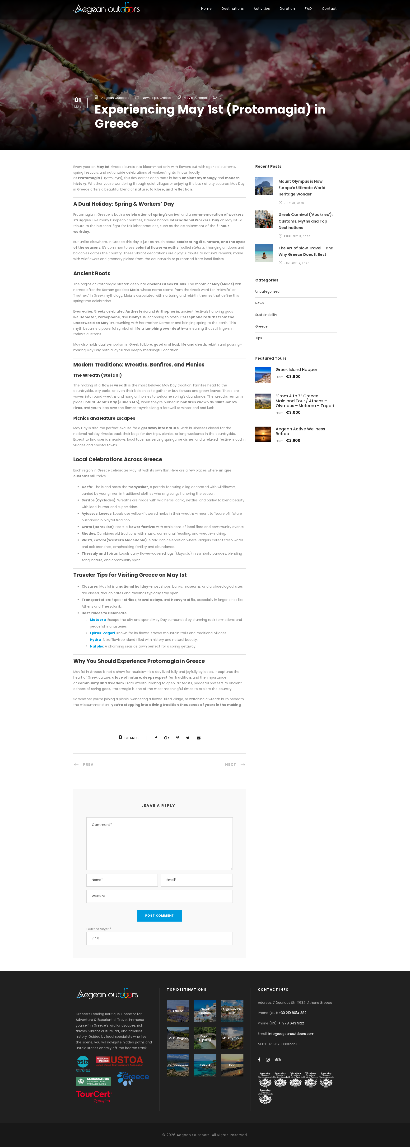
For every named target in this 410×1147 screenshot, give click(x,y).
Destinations (233, 8)
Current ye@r (98, 929)
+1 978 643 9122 (291, 1023)
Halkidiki (205, 1065)
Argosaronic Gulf (232, 1011)
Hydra (95, 639)
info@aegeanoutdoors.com (291, 1033)
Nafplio (96, 646)
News (146, 97)
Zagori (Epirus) (205, 1038)
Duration (287, 8)
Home (206, 8)
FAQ (308, 8)
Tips (155, 97)
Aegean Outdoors (115, 97)
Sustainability (266, 314)
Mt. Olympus (232, 1038)
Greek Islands (205, 1011)
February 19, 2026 (297, 236)
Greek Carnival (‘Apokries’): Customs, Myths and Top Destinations (306, 221)
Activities (262, 8)
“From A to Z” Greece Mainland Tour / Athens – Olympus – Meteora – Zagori (305, 401)
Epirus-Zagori (102, 633)
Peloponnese (178, 1065)
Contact (329, 8)
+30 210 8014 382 (292, 1012)
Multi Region (178, 1038)
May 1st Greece (195, 97)
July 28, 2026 (294, 203)
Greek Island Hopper (296, 369)
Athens (177, 1011)
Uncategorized (267, 291)
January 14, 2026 (296, 263)
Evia (232, 1065)
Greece (165, 97)
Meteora (98, 619)
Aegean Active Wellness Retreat (300, 431)
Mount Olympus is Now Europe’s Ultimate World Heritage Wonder (302, 188)
